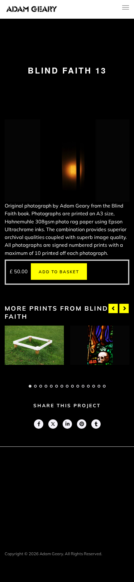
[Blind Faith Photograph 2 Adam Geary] (99, 345)
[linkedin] (67, 424)
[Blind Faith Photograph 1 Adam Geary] (34, 345)
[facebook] (38, 424)
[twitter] (52, 424)
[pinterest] (81, 424)
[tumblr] (95, 424)
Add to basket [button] (59, 271)
